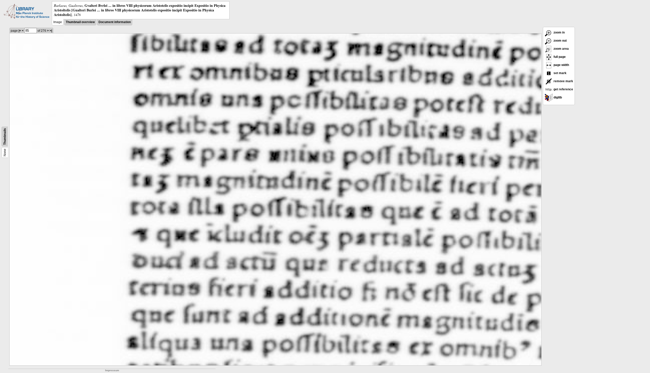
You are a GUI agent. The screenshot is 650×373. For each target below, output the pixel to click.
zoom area (561, 48)
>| (51, 30)
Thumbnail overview (80, 22)
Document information (115, 22)
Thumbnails (5, 136)
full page (559, 57)
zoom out (560, 40)
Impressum (112, 370)
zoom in (559, 32)
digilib (557, 97)
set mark (559, 73)
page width (561, 65)
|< (20, 30)
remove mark (563, 81)
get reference (563, 89)
